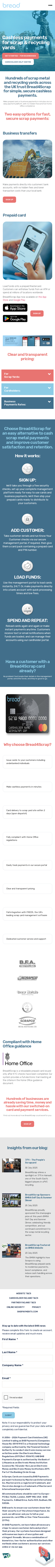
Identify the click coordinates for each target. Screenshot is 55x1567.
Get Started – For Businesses (20, 56)
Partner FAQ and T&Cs (23, 1302)
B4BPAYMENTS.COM (27, 1311)
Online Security (16, 1307)
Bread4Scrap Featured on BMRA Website (37, 1246)
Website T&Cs (23, 1293)
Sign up (9, 200)
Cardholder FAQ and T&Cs (23, 1298)
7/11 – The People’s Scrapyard (35, 1161)
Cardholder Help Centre (18, 62)
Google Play (19, 300)
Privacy (36, 1307)
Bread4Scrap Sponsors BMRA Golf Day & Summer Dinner (38, 1197)
